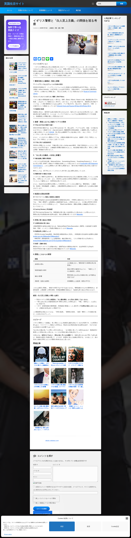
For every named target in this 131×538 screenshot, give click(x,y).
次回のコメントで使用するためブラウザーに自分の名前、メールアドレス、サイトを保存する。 (66, 487)
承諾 (61, 526)
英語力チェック (64, 10)
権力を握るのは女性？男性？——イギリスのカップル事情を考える (116, 157)
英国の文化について (25, 10)
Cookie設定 (115, 526)
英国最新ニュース (45, 10)
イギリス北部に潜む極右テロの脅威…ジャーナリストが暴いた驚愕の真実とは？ (116, 139)
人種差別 (51, 28)
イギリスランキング (109, 106)
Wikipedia (79, 214)
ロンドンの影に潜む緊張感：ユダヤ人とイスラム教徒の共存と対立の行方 (116, 152)
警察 (63, 28)
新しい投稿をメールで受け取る (46, 503)
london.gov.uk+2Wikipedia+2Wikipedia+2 (46, 236)
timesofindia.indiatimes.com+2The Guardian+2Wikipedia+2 (52, 240)
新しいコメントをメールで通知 (46, 498)
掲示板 (78, 10)
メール (36, 471)
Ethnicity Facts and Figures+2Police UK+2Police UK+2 (74, 106)
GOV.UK (51, 132)
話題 (59, 28)
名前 (35, 464)
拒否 (88, 526)
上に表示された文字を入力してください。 (46, 490)
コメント (56, 464)
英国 (56, 28)
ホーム (9, 10)
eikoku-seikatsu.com (52, 440)
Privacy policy (8, 534)
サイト (35, 477)
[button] (127, 518)
